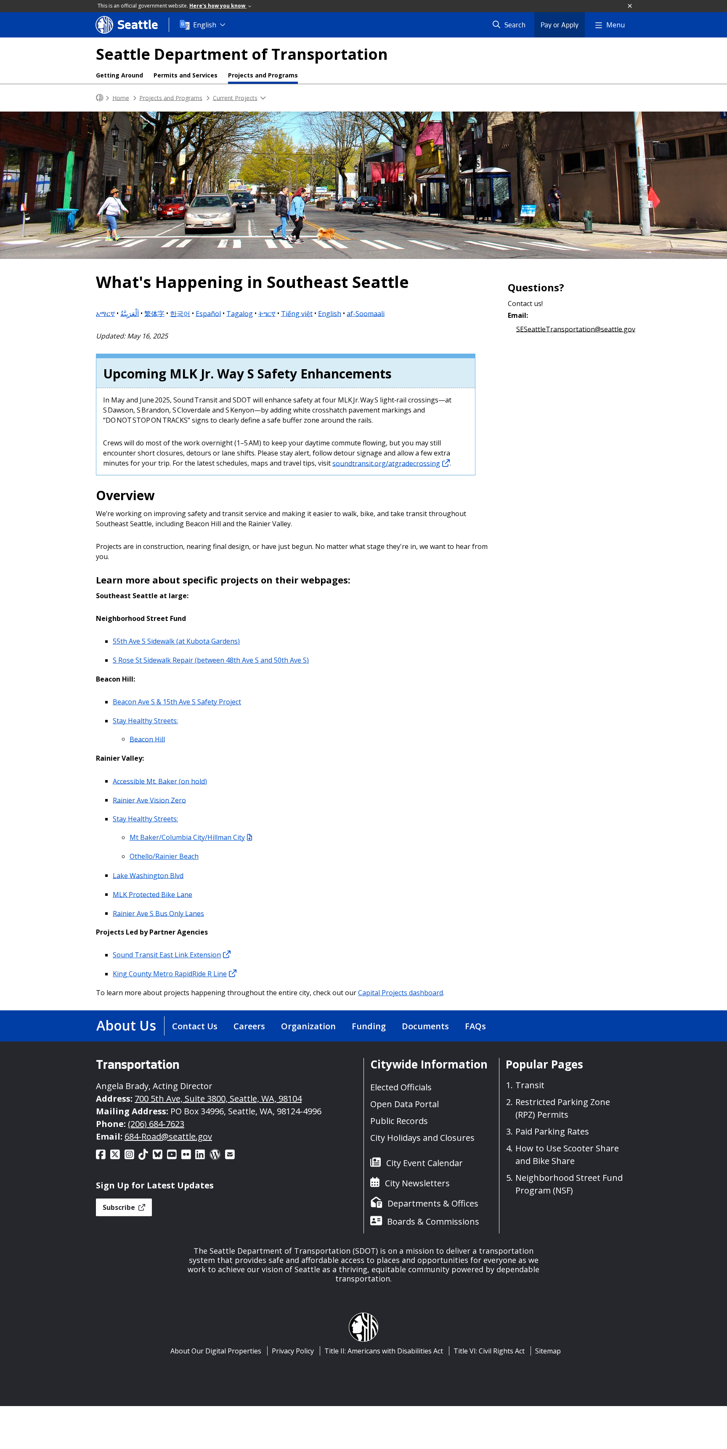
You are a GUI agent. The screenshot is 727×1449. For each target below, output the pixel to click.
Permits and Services (186, 75)
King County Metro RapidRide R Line (170, 973)
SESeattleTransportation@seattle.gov (575, 328)
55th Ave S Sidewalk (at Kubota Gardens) (176, 641)
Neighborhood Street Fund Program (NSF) (569, 1184)
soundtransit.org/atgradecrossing (386, 463)
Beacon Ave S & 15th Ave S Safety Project (177, 701)
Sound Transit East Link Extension (167, 954)
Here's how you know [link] (218, 5)
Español (208, 313)
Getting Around (119, 75)
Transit (529, 1085)
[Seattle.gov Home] (99, 98)
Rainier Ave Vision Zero (149, 799)
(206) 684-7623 (156, 1123)
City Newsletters (417, 1183)
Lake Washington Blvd (148, 875)
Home (120, 97)
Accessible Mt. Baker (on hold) (160, 781)
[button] (630, 6)
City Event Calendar (424, 1163)
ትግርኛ (267, 313)
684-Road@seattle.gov (168, 1136)
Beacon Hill (147, 738)
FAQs (475, 1026)
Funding (369, 1026)
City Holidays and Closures (422, 1137)
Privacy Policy (293, 1351)
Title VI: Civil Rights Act (489, 1351)
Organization (308, 1026)
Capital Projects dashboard (400, 992)
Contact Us (195, 1026)
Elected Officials (401, 1087)
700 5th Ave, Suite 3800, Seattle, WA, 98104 (218, 1098)
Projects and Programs (263, 75)
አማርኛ (105, 313)
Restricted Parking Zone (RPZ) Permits (562, 1108)
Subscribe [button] (120, 1207)
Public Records (399, 1121)
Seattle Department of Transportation (242, 54)
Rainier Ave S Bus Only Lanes (158, 913)
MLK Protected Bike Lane (152, 894)
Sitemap (548, 1351)
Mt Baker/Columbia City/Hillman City (187, 837)
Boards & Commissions (433, 1221)
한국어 (180, 313)
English (204, 24)
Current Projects (235, 97)
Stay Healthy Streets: (145, 720)
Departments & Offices (432, 1203)
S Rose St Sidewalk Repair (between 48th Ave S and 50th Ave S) (211, 660)
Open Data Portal (404, 1104)
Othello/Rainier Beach (164, 856)
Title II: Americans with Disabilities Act (383, 1351)
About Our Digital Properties (215, 1351)
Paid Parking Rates (552, 1131)
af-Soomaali (366, 313)
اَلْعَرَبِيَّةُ (129, 313)
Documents (425, 1026)
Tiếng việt (297, 313)
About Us (126, 1025)
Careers (249, 1026)
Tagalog (239, 313)
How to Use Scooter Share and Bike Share (567, 1155)
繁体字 (154, 313)
